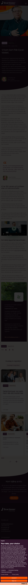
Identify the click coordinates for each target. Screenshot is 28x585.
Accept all (14, 578)
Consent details (4, 574)
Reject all (14, 580)
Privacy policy (15, 574)
